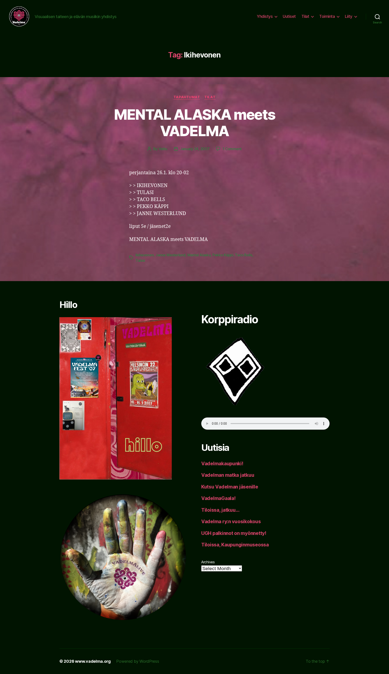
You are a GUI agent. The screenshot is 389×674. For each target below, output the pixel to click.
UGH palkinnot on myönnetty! (233, 533)
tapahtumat (187, 97)
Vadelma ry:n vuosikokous (231, 521)
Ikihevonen (145, 255)
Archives (208, 562)
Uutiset (289, 16)
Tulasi (140, 260)
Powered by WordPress (137, 661)
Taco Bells (243, 255)
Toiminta (327, 16)
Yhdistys (265, 16)
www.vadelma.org (93, 661)
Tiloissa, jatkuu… (220, 510)
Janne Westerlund (170, 255)
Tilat (305, 16)
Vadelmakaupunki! (222, 463)
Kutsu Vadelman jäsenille (229, 487)
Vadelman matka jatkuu (227, 475)
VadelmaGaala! (218, 498)
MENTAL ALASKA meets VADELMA (194, 123)
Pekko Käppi (223, 255)
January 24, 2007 (195, 149)
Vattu (162, 149)
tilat (209, 97)
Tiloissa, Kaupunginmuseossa (235, 545)
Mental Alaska (199, 255)
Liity (348, 16)
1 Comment (232, 149)
